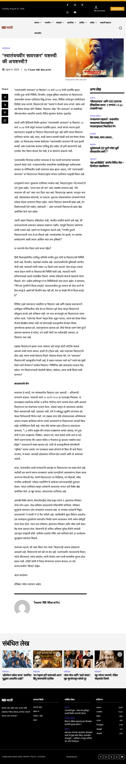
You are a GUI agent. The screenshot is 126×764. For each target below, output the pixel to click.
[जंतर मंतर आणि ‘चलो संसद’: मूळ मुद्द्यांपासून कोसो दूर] (78, 659)
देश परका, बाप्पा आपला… (101, 137)
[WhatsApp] (67, 12)
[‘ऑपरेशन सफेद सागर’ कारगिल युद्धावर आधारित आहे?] (17, 659)
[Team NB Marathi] (22, 608)
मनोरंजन (6, 48)
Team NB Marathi (39, 69)
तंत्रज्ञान (93, 159)
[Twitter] (82, 5)
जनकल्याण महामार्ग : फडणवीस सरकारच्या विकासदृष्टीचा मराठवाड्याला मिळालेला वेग (104, 123)
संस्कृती (93, 133)
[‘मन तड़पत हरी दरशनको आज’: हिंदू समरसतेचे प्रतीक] (47, 659)
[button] (120, 28)
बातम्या (67, 707)
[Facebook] (67, 5)
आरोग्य (92, 98)
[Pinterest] (5, 112)
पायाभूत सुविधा (95, 116)
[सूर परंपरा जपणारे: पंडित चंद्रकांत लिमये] (109, 659)
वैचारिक (93, 144)
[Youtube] (75, 12)
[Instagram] (75, 5)
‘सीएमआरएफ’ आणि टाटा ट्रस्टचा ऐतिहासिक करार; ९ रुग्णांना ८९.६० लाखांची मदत (106, 105)
